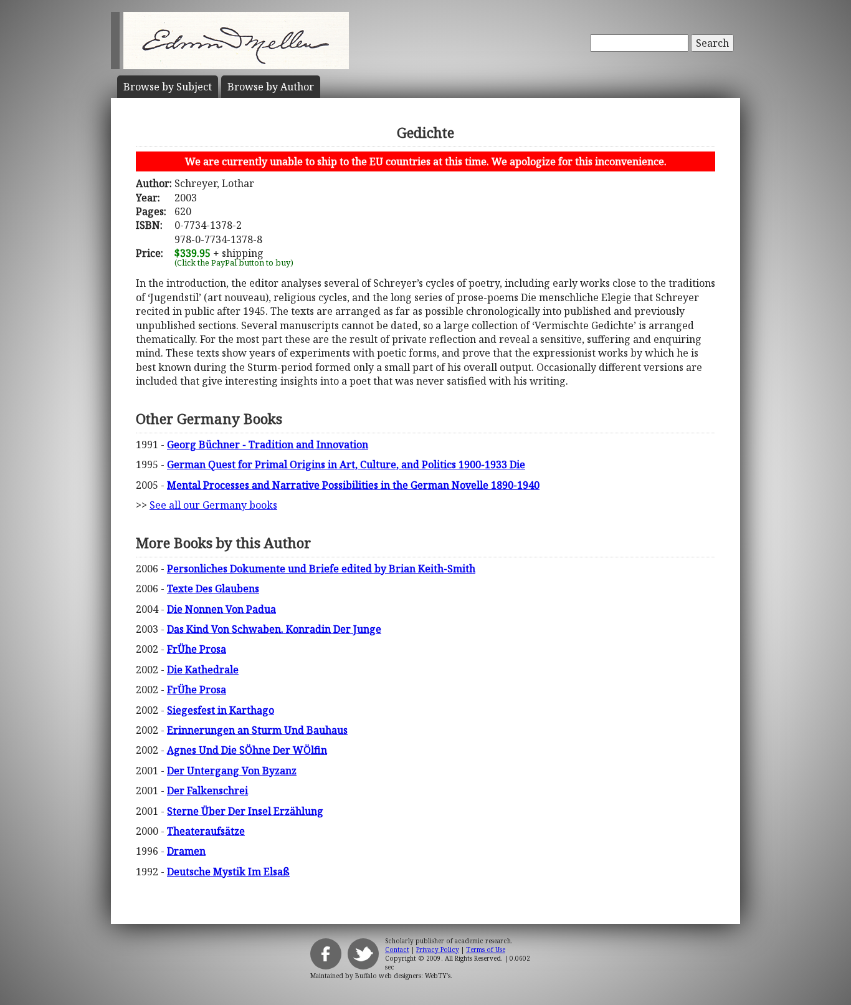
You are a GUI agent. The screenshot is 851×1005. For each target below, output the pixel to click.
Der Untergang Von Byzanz (232, 770)
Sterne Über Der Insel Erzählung (245, 811)
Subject (167, 87)
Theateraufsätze (206, 831)
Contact (397, 949)
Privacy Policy (437, 949)
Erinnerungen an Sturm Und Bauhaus (257, 730)
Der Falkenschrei (207, 790)
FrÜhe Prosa (196, 649)
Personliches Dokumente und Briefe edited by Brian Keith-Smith (321, 568)
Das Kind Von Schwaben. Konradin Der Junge (274, 629)
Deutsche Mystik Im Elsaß (228, 871)
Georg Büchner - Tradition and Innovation (267, 444)
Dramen (186, 851)
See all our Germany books (213, 505)
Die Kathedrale (203, 669)
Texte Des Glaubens (213, 588)
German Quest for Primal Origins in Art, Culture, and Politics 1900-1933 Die (346, 464)
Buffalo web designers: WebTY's (402, 975)
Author (270, 87)
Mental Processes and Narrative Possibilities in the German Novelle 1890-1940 (353, 485)
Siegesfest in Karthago (220, 710)
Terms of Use (485, 949)
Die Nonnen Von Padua (221, 609)
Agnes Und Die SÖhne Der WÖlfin (247, 750)
